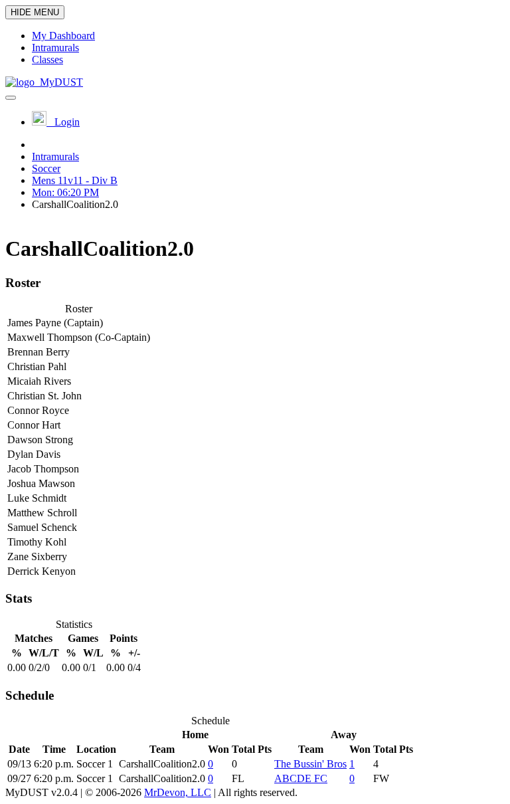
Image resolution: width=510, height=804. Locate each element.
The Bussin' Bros (310, 763)
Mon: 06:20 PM (65, 192)
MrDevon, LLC (177, 792)
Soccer (46, 168)
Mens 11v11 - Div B (75, 180)
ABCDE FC (300, 778)
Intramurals (55, 156)
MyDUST (59, 82)
